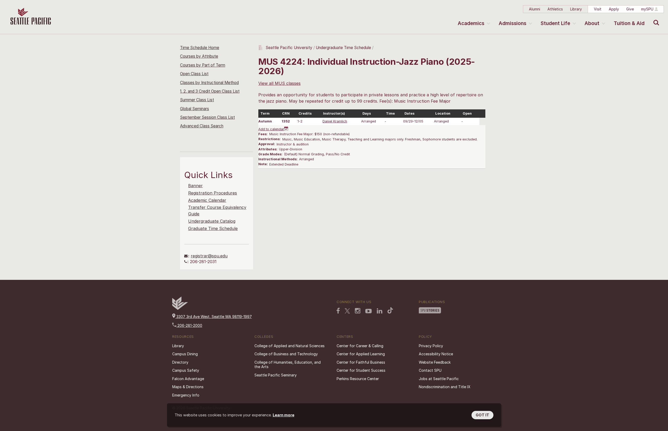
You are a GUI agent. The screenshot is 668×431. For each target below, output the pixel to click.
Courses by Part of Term (202, 65)
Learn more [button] (283, 415)
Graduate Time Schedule (213, 228)
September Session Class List (207, 117)
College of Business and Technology (286, 354)
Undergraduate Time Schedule (343, 47)
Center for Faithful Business (361, 362)
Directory (180, 362)
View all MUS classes (279, 83)
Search (655, 18)
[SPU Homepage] (180, 308)
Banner (195, 185)
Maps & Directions (188, 387)
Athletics (555, 9)
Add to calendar (271, 129)
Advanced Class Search (201, 125)
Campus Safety (185, 370)
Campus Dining (185, 354)
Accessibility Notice (436, 354)
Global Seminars (194, 108)
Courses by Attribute (199, 56)
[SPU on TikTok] (390, 310)
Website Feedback (435, 362)
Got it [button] (482, 415)
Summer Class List (197, 99)
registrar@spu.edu (209, 255)
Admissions (512, 23)
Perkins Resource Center (358, 378)
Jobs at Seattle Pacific (439, 378)
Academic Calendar (207, 200)
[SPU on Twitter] (347, 311)
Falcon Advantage (188, 378)
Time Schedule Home (199, 47)
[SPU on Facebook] (338, 311)
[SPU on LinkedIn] (380, 311)
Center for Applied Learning (361, 354)
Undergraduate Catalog (211, 221)
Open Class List (194, 73)
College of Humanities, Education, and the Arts (287, 364)
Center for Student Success (361, 370)
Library (576, 9)
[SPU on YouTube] (368, 311)
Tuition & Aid (629, 23)
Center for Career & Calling (360, 346)
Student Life (555, 23)
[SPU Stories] (430, 310)
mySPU (647, 9)
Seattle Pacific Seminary (275, 375)
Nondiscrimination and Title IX (444, 387)
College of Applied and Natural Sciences (289, 346)
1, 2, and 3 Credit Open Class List (210, 91)
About (591, 23)
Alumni (534, 9)
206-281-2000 (189, 325)
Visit (597, 9)
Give (630, 9)
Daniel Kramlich (335, 121)
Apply (614, 9)
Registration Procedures (212, 193)
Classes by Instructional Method (209, 82)
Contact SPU (430, 370)
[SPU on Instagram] (357, 311)
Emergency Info (185, 395)
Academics (471, 23)
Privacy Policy (431, 346)
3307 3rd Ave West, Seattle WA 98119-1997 (213, 316)
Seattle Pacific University (289, 47)
